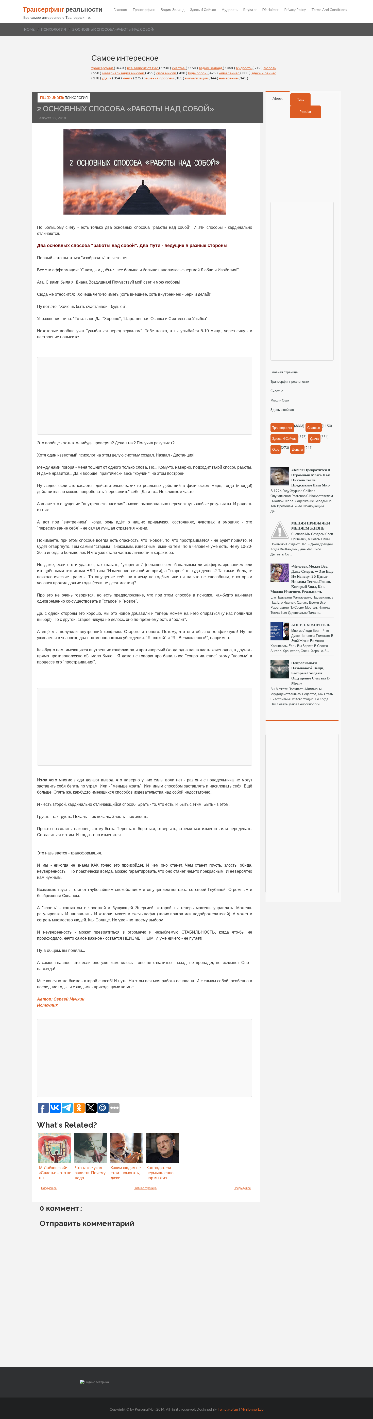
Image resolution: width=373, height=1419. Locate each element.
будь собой (198, 73)
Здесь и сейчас (203, 9)
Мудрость (230, 9)
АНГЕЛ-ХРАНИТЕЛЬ (310, 624)
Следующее (49, 1187)
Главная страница (145, 1187)
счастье (179, 68)
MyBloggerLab (252, 1409)
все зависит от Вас (143, 68)
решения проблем (159, 78)
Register (250, 9)
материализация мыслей (123, 73)
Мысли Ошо (279, 400)
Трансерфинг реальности (289, 381)
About (278, 98)
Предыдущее (242, 1187)
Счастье (276, 391)
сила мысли (166, 73)
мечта (128, 78)
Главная (120, 9)
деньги (297, 449)
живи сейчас (229, 73)
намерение (229, 78)
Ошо (275, 449)
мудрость (244, 68)
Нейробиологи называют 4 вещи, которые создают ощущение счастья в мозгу (310, 672)
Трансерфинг (144, 9)
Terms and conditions (329, 9)
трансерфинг (102, 68)
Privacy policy (295, 9)
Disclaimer (270, 9)
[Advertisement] (144, 395)
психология (53, 29)
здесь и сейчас (263, 73)
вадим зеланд (211, 68)
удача (107, 78)
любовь (270, 68)
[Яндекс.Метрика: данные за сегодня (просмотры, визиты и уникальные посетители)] (94, 1382)
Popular (305, 112)
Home (29, 29)
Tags (300, 99)
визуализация (197, 78)
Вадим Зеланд (172, 9)
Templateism (227, 1409)
